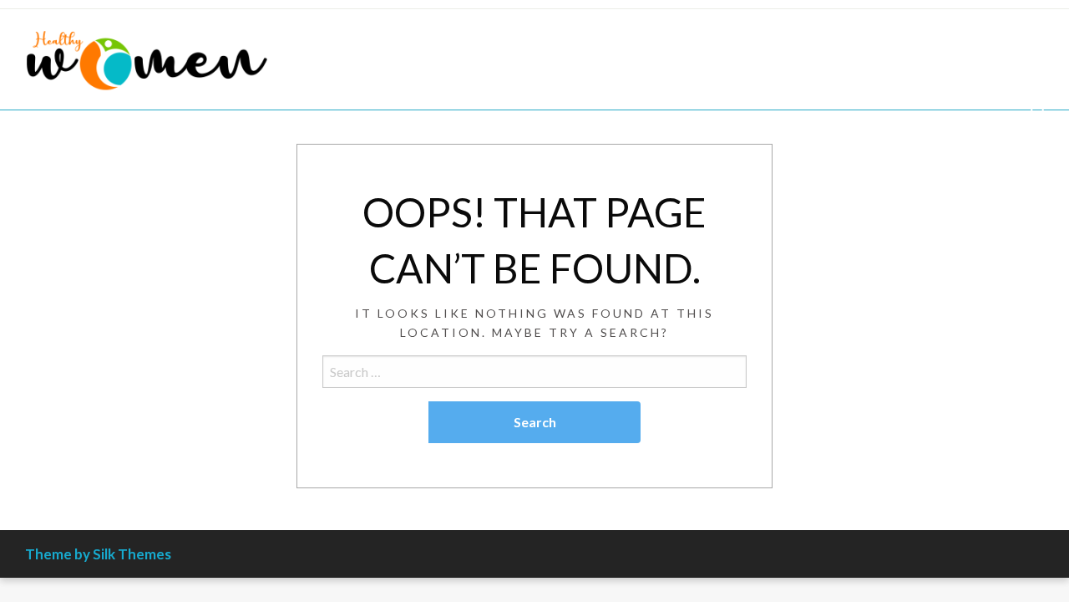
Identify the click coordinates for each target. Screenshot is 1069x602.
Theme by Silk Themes (98, 554)
